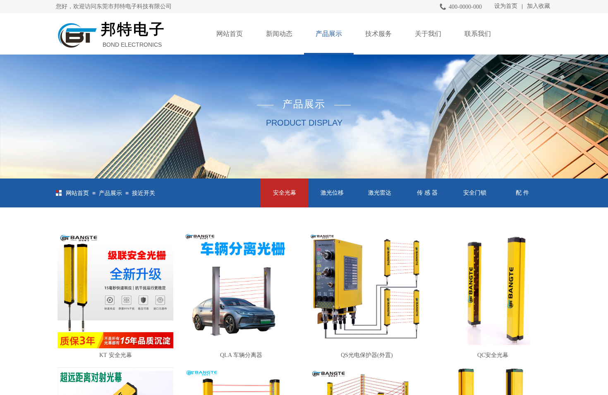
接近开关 (143, 193)
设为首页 (505, 6)
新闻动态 (279, 33)
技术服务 (378, 33)
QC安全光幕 (492, 355)
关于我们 (428, 33)
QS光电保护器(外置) (367, 355)
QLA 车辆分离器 (241, 355)
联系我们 (477, 33)
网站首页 (229, 33)
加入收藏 (538, 6)
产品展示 (329, 33)
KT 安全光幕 (115, 355)
